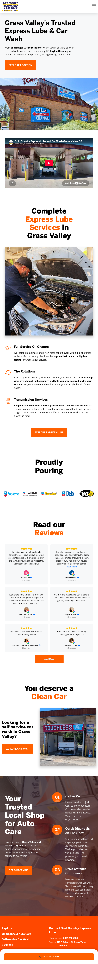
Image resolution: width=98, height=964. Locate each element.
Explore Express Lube (49, 432)
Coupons (7, 944)
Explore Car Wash (17, 748)
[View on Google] (26, 572)
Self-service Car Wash (15, 939)
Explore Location (20, 65)
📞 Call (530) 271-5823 (49, 956)
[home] (10, 7)
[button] (94, 5)
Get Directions (18, 870)
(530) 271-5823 (70, 938)
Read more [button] (71, 566)
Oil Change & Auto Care (16, 934)
